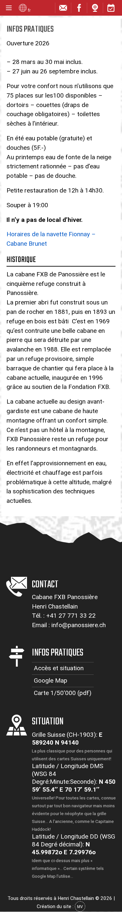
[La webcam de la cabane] (95, 9)
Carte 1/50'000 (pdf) (62, 693)
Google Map (50, 680)
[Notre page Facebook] (79, 9)
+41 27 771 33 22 (71, 615)
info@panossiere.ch (78, 625)
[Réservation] (111, 9)
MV (80, 906)
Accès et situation (59, 668)
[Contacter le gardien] (63, 9)
